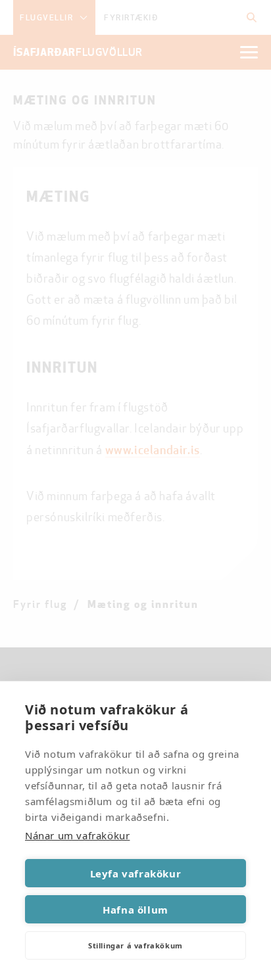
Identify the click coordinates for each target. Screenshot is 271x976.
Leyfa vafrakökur (136, 873)
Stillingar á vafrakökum (135, 945)
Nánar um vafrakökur (77, 835)
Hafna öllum (135, 909)
